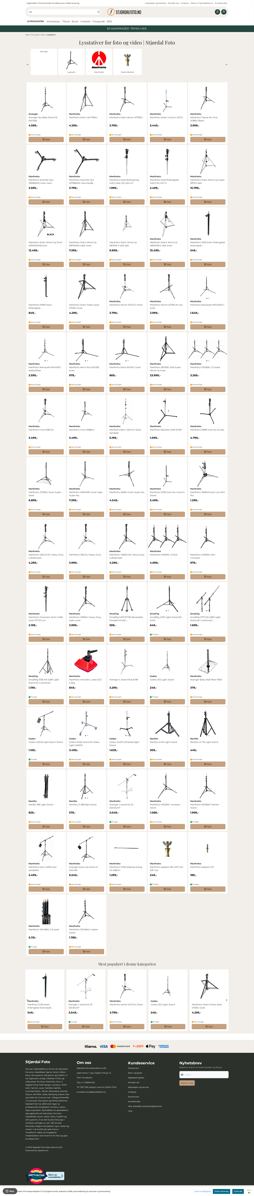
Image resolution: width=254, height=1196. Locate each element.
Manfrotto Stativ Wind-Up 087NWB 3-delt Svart (83, 244)
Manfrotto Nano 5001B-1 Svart (125, 367)
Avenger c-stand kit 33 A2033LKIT (121, 806)
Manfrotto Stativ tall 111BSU (83, 117)
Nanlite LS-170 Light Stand (204, 742)
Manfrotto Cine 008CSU (41, 430)
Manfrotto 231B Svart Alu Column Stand (167, 494)
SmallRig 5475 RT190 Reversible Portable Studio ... (126, 619)
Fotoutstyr (35, 35)
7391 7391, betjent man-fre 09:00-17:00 (98, 1087)
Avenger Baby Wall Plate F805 (206, 679)
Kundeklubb (221, 3)
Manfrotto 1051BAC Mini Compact (202, 556)
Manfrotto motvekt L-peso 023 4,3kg (85, 681)
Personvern (133, 1068)
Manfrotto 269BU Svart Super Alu (126, 492)
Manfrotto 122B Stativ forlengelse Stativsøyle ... (207, 244)
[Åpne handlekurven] (223, 12)
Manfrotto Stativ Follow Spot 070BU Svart (84, 306)
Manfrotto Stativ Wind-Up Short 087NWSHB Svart (45, 244)
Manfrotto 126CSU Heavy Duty (85, 554)
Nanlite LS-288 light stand (82, 804)
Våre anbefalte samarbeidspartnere (145, 1106)
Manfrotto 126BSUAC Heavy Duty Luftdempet (126, 556)
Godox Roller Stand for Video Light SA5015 (84, 744)
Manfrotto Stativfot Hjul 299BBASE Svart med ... (41, 181)
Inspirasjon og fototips (155, 3)
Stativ (43, 35)
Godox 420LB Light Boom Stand (46, 742)
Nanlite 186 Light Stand (41, 804)
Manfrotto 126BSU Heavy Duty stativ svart (85, 619)
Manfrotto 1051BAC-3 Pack (164, 554)
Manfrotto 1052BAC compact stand (165, 806)
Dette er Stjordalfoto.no (202, 3)
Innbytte (185, 3)
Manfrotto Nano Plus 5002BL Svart (84, 369)
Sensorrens (133, 1097)
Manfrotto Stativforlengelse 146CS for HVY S (164, 181)
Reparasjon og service (138, 1087)
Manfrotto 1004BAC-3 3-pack (44, 929)
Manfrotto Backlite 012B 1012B (166, 430)
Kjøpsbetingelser (136, 1077)
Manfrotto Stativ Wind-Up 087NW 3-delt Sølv (123, 244)
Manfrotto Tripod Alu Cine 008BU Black (203, 119)
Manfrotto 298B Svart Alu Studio (207, 430)
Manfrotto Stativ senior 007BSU (126, 117)
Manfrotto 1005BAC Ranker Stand (204, 806)
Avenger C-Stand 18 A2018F (123, 679)
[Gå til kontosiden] (217, 12)
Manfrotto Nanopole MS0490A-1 (207, 305)
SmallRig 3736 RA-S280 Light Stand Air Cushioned (44, 681)
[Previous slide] (27, 64)
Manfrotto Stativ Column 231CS (166, 117)
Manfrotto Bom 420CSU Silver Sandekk (125, 431)
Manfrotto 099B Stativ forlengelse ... (40, 306)
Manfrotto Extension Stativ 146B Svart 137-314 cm (46, 619)
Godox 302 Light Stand (162, 679)
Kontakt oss (173, 3)
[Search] (98, 11)
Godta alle (238, 1191)
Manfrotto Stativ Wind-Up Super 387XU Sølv (207, 181)
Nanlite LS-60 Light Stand (163, 742)
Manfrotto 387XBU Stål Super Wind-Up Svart (165, 369)
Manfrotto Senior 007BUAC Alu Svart (166, 306)
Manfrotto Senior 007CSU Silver (126, 305)
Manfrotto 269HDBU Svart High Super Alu (85, 494)
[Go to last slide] (27, 1000)
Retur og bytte (135, 1073)
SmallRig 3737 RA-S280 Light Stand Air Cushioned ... (205, 619)
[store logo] (127, 12)
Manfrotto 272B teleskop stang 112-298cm (125, 868)
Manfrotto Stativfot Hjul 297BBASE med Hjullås (81, 181)
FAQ (130, 1111)
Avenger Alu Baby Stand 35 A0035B (43, 119)
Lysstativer (51, 35)
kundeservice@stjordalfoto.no (91, 1092)
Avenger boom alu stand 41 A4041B (83, 868)
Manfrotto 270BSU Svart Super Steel (45, 494)
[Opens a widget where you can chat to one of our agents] (10, 1191)
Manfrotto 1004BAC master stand (83, 931)
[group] (44, 1000)
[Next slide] (226, 64)
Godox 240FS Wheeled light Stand (124, 744)
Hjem (27, 35)
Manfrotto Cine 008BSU (81, 430)
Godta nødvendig (221, 1191)
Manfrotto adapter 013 (202, 867)
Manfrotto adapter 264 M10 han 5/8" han (166, 868)
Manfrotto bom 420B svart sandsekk (43, 868)
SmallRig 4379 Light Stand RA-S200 (166, 619)
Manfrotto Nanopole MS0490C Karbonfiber (45, 369)
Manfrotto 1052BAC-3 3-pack (205, 367)
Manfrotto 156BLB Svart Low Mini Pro (207, 494)
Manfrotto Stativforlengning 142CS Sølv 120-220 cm (124, 181)
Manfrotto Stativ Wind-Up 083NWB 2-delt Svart (163, 244)
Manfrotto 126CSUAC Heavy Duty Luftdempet (46, 556)
